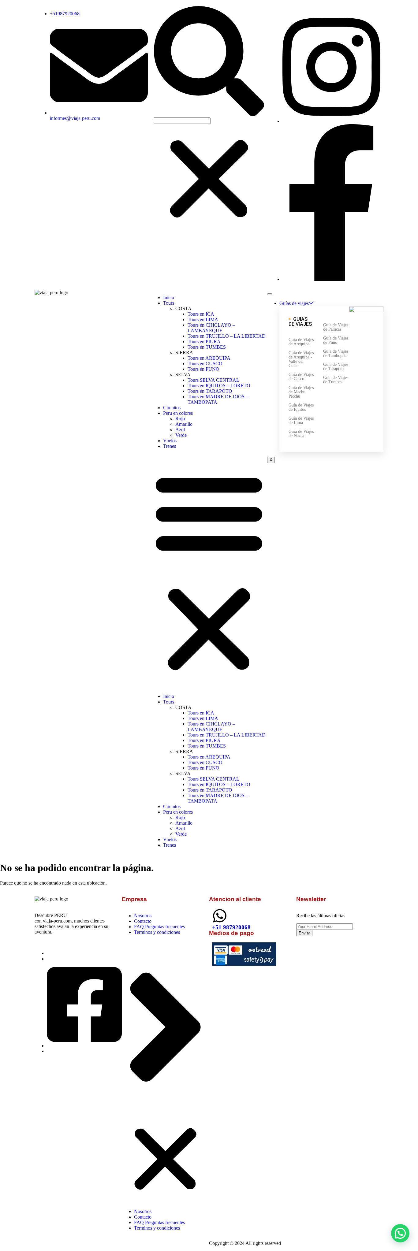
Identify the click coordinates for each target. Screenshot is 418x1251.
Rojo (180, 418)
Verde (181, 435)
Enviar (304, 933)
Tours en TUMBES (207, 347)
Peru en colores (178, 413)
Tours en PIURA (204, 341)
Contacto (142, 921)
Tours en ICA (201, 314)
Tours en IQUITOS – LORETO (219, 385)
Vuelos (170, 440)
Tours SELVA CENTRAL (213, 380)
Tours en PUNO (203, 369)
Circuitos (172, 407)
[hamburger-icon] (269, 294)
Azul (180, 429)
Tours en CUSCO (205, 363)
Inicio (168, 297)
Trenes (169, 446)
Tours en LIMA (203, 319)
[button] (209, 61)
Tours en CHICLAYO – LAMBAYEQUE (211, 327)
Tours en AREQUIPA (209, 358)
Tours (168, 303)
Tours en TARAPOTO (210, 391)
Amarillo (183, 424)
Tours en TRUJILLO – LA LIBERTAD (227, 336)
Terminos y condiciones (157, 932)
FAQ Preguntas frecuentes (159, 926)
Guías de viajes (294, 303)
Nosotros (142, 915)
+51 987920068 (231, 927)
